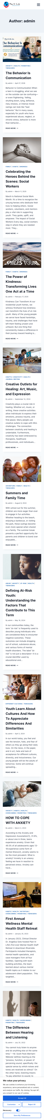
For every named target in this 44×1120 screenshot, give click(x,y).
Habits (15, 166)
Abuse (8, 583)
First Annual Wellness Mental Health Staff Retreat (21, 923)
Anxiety (9, 66)
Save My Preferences (22, 1115)
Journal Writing (13, 379)
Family (8, 166)
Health (17, 66)
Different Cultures (14, 704)
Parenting (25, 66)
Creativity (17, 377)
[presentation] (22, 49)
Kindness (23, 166)
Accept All (22, 1098)
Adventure (10, 486)
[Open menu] (38, 4)
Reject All (31, 1104)
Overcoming (11, 813)
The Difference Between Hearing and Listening (19, 1032)
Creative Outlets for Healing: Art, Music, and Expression (21, 389)
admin (10, 83)
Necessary (7, 1110)
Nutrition (24, 911)
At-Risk (23, 583)
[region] (22, 1098)
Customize (11, 1104)
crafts (9, 377)
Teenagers (10, 68)
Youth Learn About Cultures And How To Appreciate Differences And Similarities (20, 718)
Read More (12, 128)
